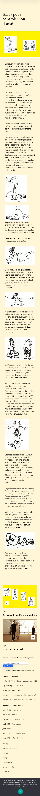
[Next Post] (20, 630)
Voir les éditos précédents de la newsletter (18, 670)
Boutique (6, 772)
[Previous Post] (20, 596)
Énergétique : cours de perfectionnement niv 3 (19, 695)
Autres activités (8, 767)
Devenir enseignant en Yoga (13, 690)
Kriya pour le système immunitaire (20, 615)
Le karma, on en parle (13, 649)
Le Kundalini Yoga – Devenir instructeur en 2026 (20, 681)
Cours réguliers (8, 762)
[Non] (37, 787)
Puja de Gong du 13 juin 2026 (13, 686)
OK (21, 791)
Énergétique (7, 758)
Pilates (14, 715)
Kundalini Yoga (17, 710)
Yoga (4, 611)
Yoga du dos (16, 724)
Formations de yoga (10, 748)
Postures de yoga (9, 753)
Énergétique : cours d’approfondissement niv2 (19, 700)
